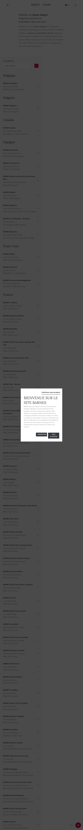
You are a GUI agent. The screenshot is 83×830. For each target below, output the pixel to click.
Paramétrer (42, 434)
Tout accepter (53, 435)
